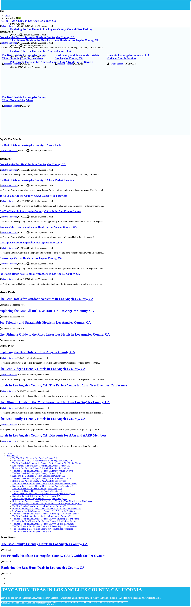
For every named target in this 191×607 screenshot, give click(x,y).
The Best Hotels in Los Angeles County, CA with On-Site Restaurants (43, 524)
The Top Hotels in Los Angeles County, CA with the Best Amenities (42, 529)
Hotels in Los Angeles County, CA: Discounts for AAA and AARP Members (46, 508)
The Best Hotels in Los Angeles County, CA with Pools (37, 473)
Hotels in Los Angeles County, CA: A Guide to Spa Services (39, 481)
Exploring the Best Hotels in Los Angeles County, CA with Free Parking (44, 521)
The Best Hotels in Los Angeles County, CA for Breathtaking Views (24, 99)
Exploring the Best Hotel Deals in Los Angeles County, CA (38, 476)
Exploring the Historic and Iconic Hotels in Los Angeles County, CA (42, 486)
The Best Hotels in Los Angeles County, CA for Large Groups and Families (45, 513)
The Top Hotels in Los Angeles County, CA (31, 531)
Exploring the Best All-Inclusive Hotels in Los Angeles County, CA (42, 460)
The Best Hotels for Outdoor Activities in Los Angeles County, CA (42, 516)
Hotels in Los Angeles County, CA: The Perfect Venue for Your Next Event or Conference (52, 501)
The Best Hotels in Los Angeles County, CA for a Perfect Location (41, 478)
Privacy (52, 604)
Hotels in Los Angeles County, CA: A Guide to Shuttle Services (128, 57)
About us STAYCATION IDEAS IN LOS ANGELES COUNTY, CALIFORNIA (86, 602)
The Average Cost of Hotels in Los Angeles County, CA (37, 491)
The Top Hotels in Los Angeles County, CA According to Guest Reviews (44, 526)
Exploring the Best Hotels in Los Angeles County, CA (36, 496)
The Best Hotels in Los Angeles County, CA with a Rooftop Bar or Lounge (45, 519)
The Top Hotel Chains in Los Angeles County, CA (34, 458)
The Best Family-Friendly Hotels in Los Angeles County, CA (39, 506)
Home (7, 15)
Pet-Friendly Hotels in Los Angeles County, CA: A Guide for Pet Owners (44, 511)
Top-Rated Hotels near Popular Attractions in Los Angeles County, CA (43, 493)
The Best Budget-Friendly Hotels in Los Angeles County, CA (39, 498)
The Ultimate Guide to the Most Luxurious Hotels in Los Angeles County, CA (47, 503)
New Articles (12, 455)
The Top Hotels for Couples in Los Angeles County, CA (37, 488)
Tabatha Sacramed (9, 26)
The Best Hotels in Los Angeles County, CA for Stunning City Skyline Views (24, 57)
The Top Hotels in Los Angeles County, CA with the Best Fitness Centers (44, 483)
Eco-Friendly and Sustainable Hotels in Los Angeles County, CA (77, 57)
